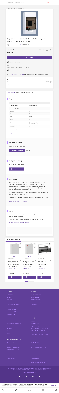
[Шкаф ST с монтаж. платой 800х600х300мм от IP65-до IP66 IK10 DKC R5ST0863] (15, 249)
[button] (29, 23)
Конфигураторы (11, 335)
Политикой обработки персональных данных (16, 387)
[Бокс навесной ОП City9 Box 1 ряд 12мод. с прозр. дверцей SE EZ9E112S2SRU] (44, 249)
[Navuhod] (26, 376)
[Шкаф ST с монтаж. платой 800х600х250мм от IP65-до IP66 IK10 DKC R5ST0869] (29, 249)
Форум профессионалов (13, 326)
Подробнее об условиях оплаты (19, 222)
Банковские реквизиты (13, 304)
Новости (9, 297)
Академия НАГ (10, 328)
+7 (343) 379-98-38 (11, 345)
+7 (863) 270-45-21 (35, 345)
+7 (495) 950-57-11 (35, 323)
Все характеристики (12, 86)
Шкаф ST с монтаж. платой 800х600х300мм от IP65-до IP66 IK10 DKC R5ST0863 (13, 263)
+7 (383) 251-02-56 (11, 358)
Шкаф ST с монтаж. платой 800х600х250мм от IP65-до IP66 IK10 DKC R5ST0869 (28, 263)
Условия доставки (35, 299)
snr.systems (9, 333)
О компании (10, 294)
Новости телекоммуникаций (14, 323)
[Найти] (48, 2)
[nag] (40, 376)
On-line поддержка (36, 294)
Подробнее (12, 133)
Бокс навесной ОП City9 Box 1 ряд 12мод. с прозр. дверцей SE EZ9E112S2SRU (42, 263)
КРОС (8, 331)
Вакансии (9, 299)
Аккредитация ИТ (11, 314)
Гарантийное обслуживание (38, 302)
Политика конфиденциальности (29, 381)
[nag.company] (19, 376)
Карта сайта (34, 307)
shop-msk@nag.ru (35, 326)
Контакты (9, 302)
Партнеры (9, 307)
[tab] (11, 92)
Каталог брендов (11, 309)
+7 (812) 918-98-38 (35, 358)
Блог (8, 321)
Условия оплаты (35, 297)
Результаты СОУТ (11, 312)
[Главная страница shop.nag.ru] (5, 7)
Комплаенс (34, 304)
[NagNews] (33, 376)
